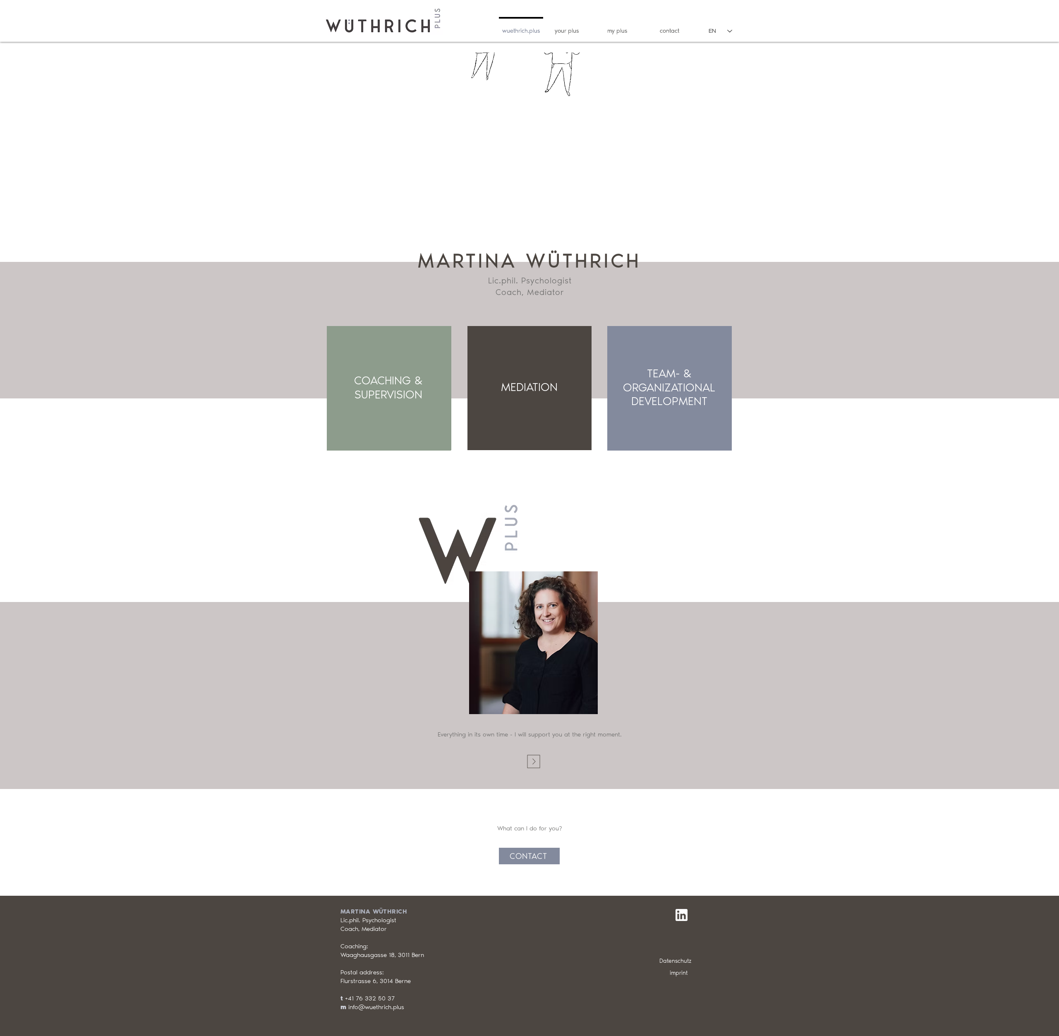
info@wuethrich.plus (376, 1007)
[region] (389, 388)
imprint (679, 972)
